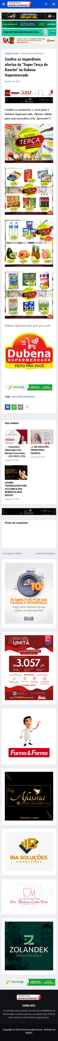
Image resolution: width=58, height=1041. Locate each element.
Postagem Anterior (12, 553)
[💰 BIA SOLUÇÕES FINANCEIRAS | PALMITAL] (42, 437)
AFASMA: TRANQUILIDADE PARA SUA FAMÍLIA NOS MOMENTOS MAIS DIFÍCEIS (16, 489)
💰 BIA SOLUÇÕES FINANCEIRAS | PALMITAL (40, 450)
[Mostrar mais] (27, 407)
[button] (3, 4)
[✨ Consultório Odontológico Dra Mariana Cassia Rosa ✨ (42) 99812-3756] (16, 437)
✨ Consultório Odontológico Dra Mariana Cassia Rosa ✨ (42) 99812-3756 (15, 451)
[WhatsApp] (14, 407)
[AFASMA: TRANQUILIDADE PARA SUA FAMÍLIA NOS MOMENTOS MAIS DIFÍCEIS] (16, 472)
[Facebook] (7, 407)
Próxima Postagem (45, 553)
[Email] (20, 407)
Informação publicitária (32, 53)
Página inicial (11, 53)
